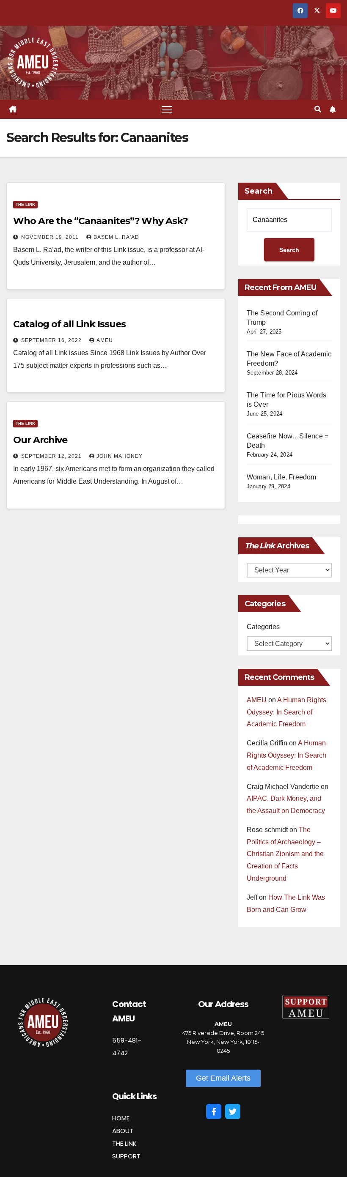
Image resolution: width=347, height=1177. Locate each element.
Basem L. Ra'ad (116, 237)
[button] (317, 109)
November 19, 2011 (50, 237)
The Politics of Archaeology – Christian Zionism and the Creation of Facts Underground (285, 854)
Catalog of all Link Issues (69, 324)
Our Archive (40, 440)
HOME (120, 1118)
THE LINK (124, 1143)
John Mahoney (119, 456)
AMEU (104, 340)
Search (259, 191)
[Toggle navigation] (167, 109)
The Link (25, 204)
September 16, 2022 (52, 340)
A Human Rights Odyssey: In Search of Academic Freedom (286, 712)
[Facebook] (213, 1111)
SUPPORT (126, 1156)
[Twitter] (232, 1111)
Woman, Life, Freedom (282, 477)
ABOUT (122, 1130)
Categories (263, 626)
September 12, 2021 (52, 456)
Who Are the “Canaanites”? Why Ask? (100, 221)
